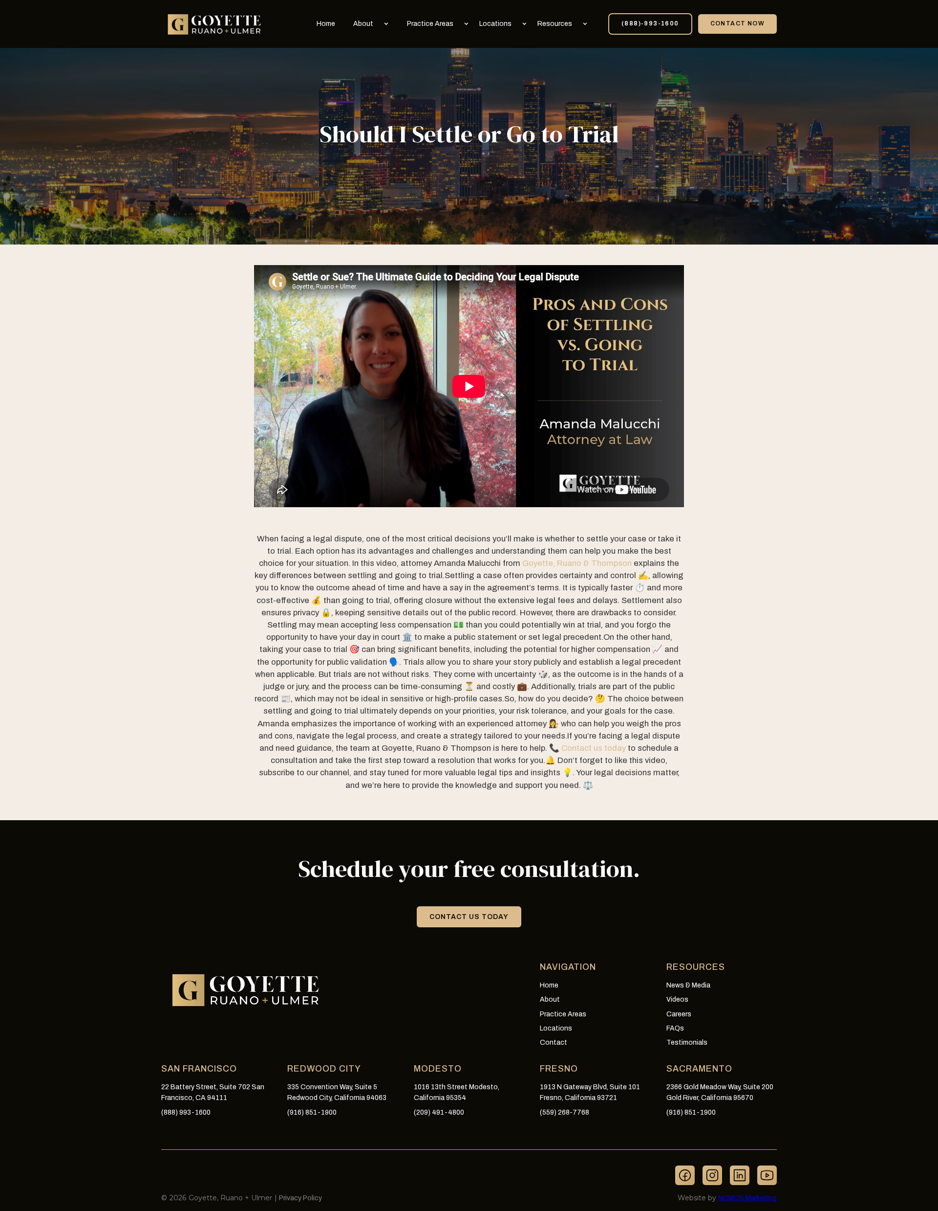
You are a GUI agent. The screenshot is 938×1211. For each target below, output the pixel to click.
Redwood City (324, 1069)
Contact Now (737, 23)
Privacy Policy (300, 1198)
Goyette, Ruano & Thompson (577, 563)
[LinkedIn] (739, 1175)
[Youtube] (767, 1175)
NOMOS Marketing (747, 1198)
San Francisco (199, 1069)
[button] (375, 24)
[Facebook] (685, 1175)
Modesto (438, 1069)
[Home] (215, 24)
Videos (677, 999)
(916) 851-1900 (312, 1112)
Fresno (559, 1069)
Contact (553, 1042)
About (363, 23)
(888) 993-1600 (186, 1112)
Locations (495, 23)
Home (326, 23)
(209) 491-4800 (439, 1112)
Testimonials (686, 1042)
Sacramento (699, 1069)
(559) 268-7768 (564, 1112)
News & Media (688, 985)
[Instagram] (712, 1175)
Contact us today (593, 748)
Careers (678, 1014)
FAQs (675, 1028)
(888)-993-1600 (650, 23)
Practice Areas (430, 23)
